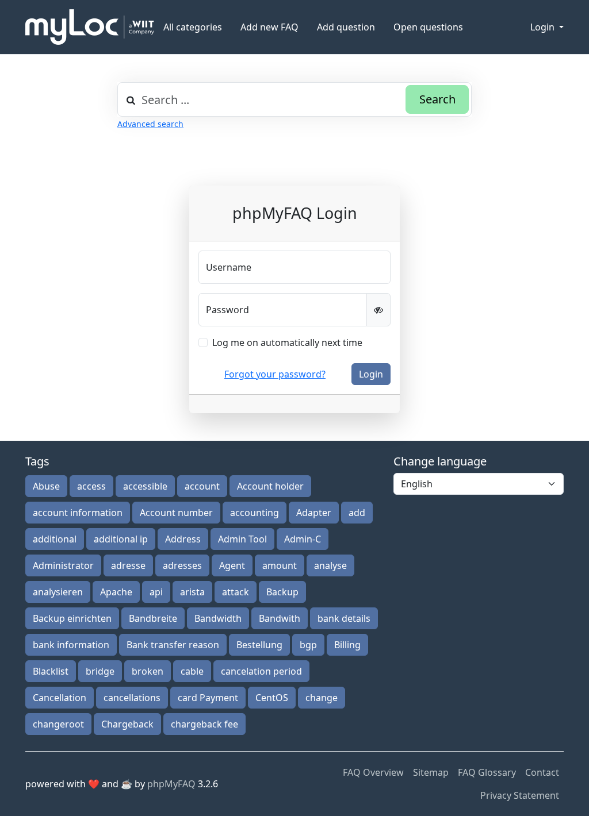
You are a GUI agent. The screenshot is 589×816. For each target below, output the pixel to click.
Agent (232, 565)
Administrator (63, 565)
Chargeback (127, 724)
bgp (308, 644)
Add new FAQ (269, 27)
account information (78, 512)
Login (543, 27)
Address (183, 539)
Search (437, 99)
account (202, 486)
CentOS (271, 697)
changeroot (58, 724)
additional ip (121, 539)
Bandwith (279, 618)
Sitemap (431, 772)
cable (192, 671)
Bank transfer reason (173, 644)
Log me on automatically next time (287, 342)
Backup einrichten (72, 618)
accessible (145, 486)
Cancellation (59, 697)
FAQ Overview (373, 772)
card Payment (208, 697)
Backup (282, 592)
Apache (116, 592)
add (357, 512)
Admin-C (302, 539)
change (321, 697)
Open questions (428, 27)
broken (147, 671)
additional (55, 539)
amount (279, 565)
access (91, 486)
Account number (176, 512)
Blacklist (50, 671)
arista (192, 592)
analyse (330, 565)
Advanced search (150, 123)
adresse (128, 565)
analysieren (58, 592)
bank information (71, 644)
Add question (346, 27)
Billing (347, 644)
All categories (192, 27)
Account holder (270, 486)
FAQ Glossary (487, 772)
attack (235, 592)
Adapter (313, 512)
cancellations (132, 697)
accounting (254, 512)
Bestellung (259, 644)
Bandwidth (218, 618)
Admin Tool (242, 539)
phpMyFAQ (171, 783)
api (156, 592)
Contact (542, 772)
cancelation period (261, 671)
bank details (344, 618)
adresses (182, 565)
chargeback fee (204, 724)
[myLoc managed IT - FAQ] (89, 27)
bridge (100, 671)
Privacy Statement (519, 795)
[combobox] (294, 99)
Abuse (46, 486)
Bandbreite (153, 618)
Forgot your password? (275, 374)
